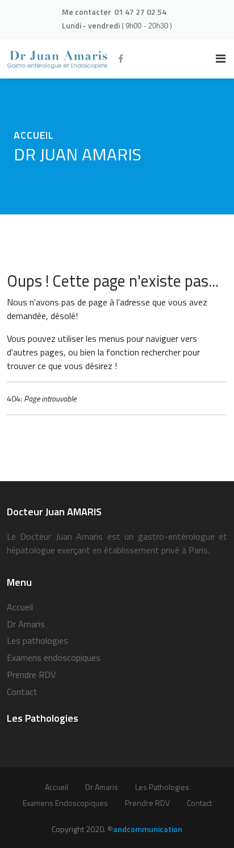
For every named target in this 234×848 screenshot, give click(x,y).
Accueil (20, 607)
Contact (22, 691)
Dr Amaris (26, 624)
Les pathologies (37, 640)
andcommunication (147, 829)
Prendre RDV (31, 674)
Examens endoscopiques (54, 657)
